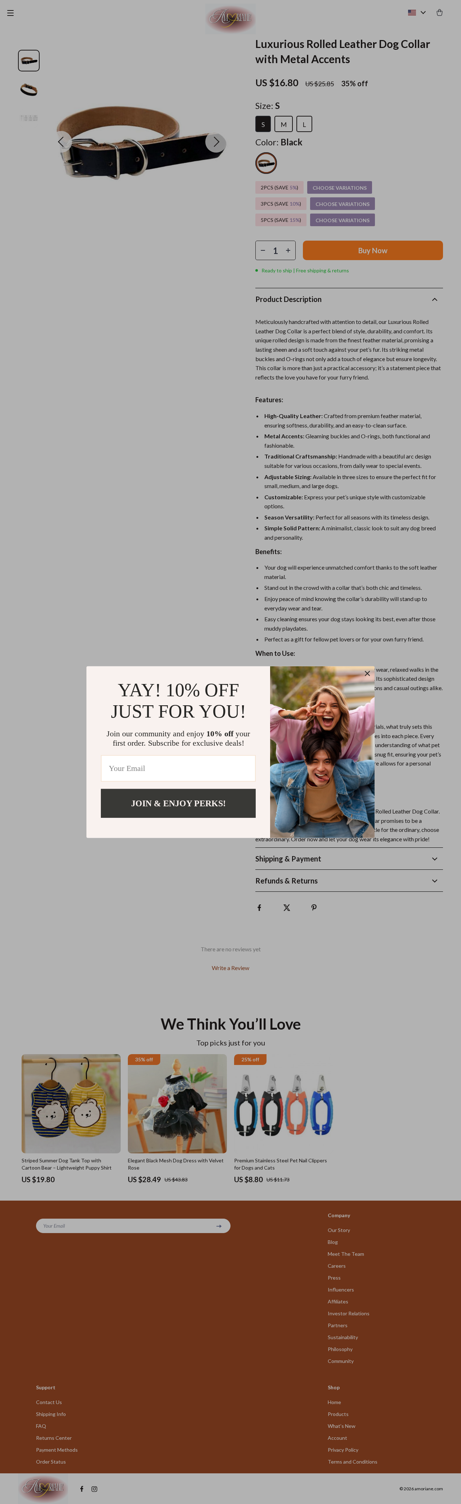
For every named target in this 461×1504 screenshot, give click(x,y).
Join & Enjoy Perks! (178, 803)
